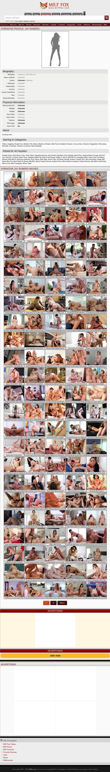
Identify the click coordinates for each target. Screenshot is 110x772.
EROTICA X (72, 157)
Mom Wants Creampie (70, 161)
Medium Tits (27, 144)
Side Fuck (54, 144)
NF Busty (60, 159)
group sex (32, 21)
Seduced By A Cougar (90, 155)
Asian (80, 144)
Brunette (45, 24)
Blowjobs (37, 24)
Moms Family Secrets (43, 161)
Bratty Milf (100, 159)
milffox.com (32, 769)
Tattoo (4, 144)
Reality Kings (7, 155)
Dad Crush (93, 157)
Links (5, 755)
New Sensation (91, 159)
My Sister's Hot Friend (47, 157)
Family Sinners (84, 161)
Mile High (43, 159)
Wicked (5, 159)
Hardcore (87, 24)
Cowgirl (53, 24)
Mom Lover (6, 163)
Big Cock (13, 24)
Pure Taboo (35, 159)
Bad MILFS (12, 159)
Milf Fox (55, 5)
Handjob (62, 144)
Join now (55, 655)
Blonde (28, 24)
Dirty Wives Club (19, 155)
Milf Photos (7, 747)
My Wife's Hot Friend (98, 161)
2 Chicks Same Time (19, 157)
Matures (41, 144)
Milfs (105, 24)
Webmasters (8, 760)
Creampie (12, 146)
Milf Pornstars (8, 750)
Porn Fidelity (68, 155)
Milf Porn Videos (9, 744)
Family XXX (80, 159)
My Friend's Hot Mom (55, 155)
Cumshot (61, 24)
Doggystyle (71, 24)
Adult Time (78, 155)
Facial (79, 24)
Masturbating (97, 24)
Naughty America (41, 155)
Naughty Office (82, 157)
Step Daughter (36, 146)
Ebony (35, 144)
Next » (62, 603)
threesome (26, 21)
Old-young (102, 144)
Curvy (75, 144)
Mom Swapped (16, 163)
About (5, 758)
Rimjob (47, 144)
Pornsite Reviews (10, 752)
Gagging (10, 144)
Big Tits (21, 24)
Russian (69, 144)
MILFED (32, 161)
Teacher (20, 146)
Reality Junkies (69, 159)
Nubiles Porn (57, 161)
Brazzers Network (23, 159)
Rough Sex (18, 144)
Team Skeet (29, 155)
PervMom (100, 157)
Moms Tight (27, 163)
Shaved (86, 144)
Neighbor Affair (33, 157)
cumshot (20, 21)
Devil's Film (52, 159)
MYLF (65, 157)
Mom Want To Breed (20, 161)
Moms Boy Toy (7, 161)
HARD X (59, 157)
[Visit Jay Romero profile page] (55, 67)
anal (16, 21)
